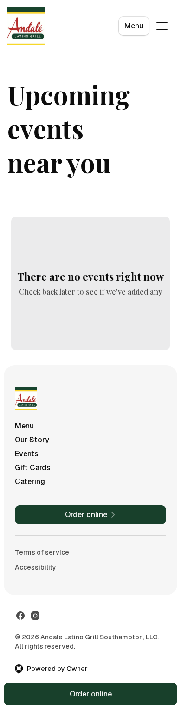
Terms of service (42, 552)
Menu (133, 26)
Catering (30, 481)
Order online (91, 694)
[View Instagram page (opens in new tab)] (35, 615)
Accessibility (35, 567)
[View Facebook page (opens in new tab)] (20, 615)
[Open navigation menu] (162, 26)
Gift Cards (33, 468)
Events (27, 454)
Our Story (32, 440)
